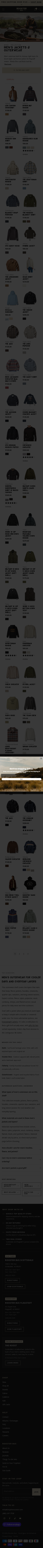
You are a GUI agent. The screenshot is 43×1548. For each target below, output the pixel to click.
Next (21, 779)
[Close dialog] (41, 758)
